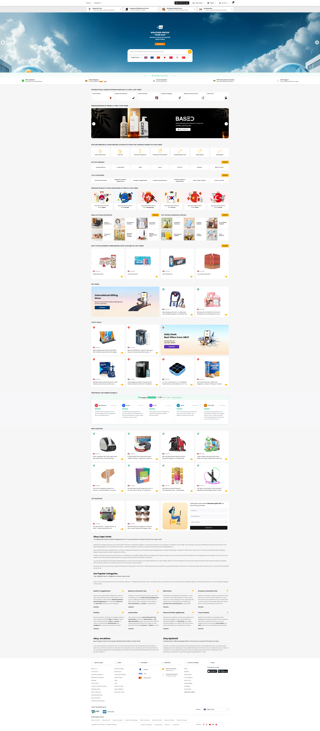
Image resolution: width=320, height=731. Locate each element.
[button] (198, 3)
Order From (135, 57)
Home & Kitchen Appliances (173, 613)
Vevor (140, 167)
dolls (199, 625)
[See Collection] (160, 123)
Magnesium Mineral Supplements (101, 180)
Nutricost (119, 601)
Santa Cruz (187, 680)
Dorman (143, 625)
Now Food (99, 603)
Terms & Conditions (146, 724)
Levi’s (116, 619)
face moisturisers (133, 603)
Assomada (187, 689)
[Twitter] (213, 724)
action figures (220, 623)
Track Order (95, 683)
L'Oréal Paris (100, 167)
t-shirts (110, 621)
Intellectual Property (97, 677)
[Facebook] (204, 724)
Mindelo (186, 671)
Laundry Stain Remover (140, 180)
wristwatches (112, 623)
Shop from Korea (144, 720)
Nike (110, 619)
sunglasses (96, 625)
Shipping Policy (95, 689)
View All (225, 162)
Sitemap (93, 680)
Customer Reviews (120, 674)
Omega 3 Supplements (121, 180)
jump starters (148, 619)
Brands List (117, 671)
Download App (119, 669)
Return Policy (118, 677)
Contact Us (94, 671)
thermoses (181, 621)
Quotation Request (97, 674)
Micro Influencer (96, 692)
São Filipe (187, 686)
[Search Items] (190, 52)
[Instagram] (206, 724)
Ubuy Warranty (95, 698)
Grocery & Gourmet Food (207, 591)
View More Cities (189, 692)
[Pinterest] (216, 724)
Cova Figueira (188, 677)
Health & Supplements (102, 591)
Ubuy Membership (96, 695)
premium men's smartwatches (172, 603)
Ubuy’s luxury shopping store (150, 597)
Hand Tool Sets (199, 180)
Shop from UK (106, 720)
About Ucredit (118, 686)
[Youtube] (209, 724)
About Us (94, 669)
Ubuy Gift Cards (119, 692)
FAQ (115, 683)
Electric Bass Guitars (180, 180)
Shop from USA (95, 720)
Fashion (96, 613)
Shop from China (157, 720)
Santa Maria (188, 674)
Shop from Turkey (169, 720)
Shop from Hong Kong (131, 720)
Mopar (151, 625)
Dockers (179, 167)
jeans (117, 621)
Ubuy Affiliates (118, 689)
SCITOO (160, 167)
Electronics (167, 591)
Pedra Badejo (188, 683)
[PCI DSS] (95, 711)
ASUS (120, 167)
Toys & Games (203, 613)
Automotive (133, 613)
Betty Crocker (199, 167)
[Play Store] (223, 672)
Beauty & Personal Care (137, 591)
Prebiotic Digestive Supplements (160, 180)
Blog (115, 680)
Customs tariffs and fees (99, 686)
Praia (185, 669)
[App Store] (213, 672)
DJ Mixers (219, 180)
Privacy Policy (158, 724)
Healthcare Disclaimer (98, 701)
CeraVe (143, 603)
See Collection (184, 131)
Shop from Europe (182, 720)
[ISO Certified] (107, 711)
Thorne (219, 167)
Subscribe (208, 528)
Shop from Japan (117, 720)
